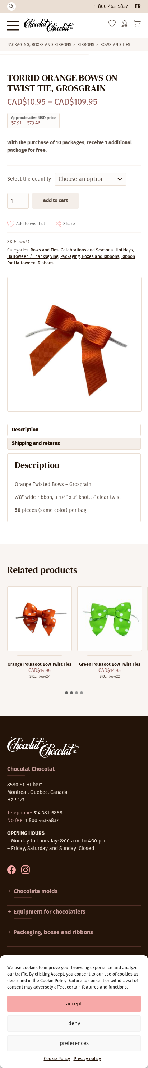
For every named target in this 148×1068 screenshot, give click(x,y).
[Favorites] (112, 25)
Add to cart (55, 200)
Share (69, 224)
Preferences (74, 1043)
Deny (74, 1023)
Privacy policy (87, 1058)
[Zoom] (74, 344)
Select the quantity (29, 179)
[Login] (124, 26)
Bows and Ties (115, 44)
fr (138, 6)
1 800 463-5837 (111, 6)
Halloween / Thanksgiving (32, 256)
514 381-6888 (48, 812)
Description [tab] (25, 429)
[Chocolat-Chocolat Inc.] (49, 25)
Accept (74, 1003)
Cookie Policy (57, 1058)
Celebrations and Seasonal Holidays (97, 250)
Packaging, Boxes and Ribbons (39, 44)
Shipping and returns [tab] (36, 443)
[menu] (13, 25)
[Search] (11, 6)
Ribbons (85, 44)
